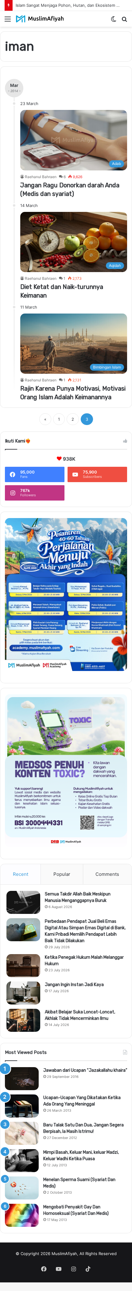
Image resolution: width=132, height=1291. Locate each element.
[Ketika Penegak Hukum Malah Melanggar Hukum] (23, 965)
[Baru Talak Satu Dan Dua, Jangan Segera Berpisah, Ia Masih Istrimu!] (22, 1133)
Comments (107, 874)
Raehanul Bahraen (40, 176)
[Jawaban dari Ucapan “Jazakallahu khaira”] (22, 1078)
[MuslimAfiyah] (39, 18)
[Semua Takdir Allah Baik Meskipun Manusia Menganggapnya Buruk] (23, 902)
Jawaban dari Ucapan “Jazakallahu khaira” (85, 1070)
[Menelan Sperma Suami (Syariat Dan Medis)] (22, 1187)
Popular (61, 874)
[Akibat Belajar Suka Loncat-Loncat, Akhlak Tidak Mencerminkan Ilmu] (23, 1020)
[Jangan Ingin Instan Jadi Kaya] (23, 992)
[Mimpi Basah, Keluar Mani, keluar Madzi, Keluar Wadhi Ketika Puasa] (22, 1160)
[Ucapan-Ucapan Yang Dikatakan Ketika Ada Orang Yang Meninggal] (22, 1105)
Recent (20, 874)
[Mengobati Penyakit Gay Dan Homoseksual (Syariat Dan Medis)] (22, 1215)
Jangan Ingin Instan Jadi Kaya (74, 984)
